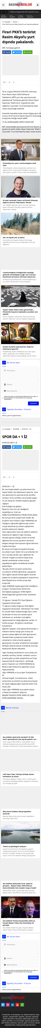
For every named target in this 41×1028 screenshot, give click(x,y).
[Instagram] (8, 1005)
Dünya (15, 22)
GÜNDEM (16, 429)
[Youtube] (17, 1005)
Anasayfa (7, 22)
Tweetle (18, 52)
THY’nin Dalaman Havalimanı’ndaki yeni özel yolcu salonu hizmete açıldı (25, 12)
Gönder (29, 52)
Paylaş (8, 52)
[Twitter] (3, 1005)
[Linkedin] (12, 1005)
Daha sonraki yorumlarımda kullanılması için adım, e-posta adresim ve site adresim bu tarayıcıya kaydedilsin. (21, 398)
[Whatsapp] (22, 1005)
